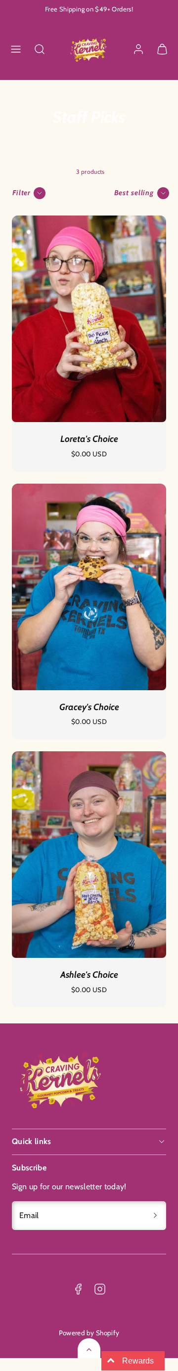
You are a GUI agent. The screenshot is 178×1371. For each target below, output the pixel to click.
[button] (16, 49)
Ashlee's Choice (89, 974)
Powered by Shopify (89, 1333)
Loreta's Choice (89, 438)
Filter (21, 192)
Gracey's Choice (89, 707)
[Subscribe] (155, 1215)
